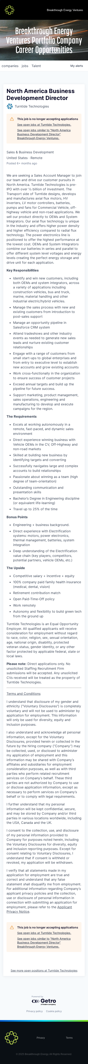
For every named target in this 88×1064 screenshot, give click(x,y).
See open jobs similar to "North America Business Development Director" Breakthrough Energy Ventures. (44, 134)
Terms (69, 1037)
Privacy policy (34, 1011)
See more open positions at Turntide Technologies (44, 970)
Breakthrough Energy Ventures (65, 10)
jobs (25, 66)
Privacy (41, 1037)
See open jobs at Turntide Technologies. (44, 124)
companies (10, 66)
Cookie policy (54, 1011)
